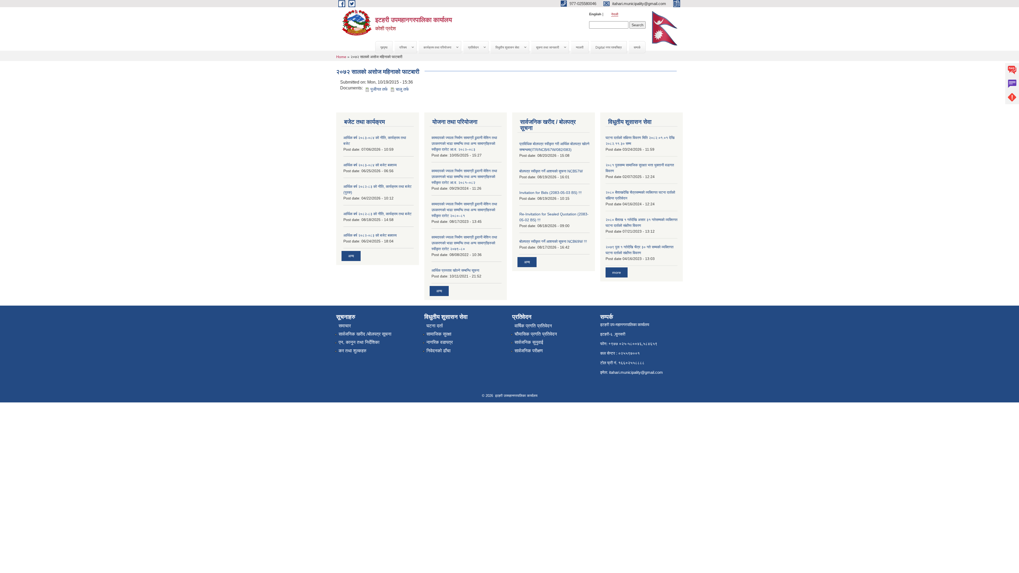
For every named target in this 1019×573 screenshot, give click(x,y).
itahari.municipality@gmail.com (636, 372)
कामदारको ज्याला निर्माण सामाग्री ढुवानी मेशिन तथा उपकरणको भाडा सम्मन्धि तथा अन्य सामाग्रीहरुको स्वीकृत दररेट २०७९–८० (464, 243)
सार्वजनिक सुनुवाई (529, 342)
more (616, 272)
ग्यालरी (580, 47)
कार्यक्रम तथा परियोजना (435, 48)
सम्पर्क (637, 47)
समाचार (345, 325)
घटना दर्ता (434, 325)
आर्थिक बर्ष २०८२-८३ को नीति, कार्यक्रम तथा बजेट (377, 214)
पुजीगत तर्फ (379, 89)
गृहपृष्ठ (383, 47)
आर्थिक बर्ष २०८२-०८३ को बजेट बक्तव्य (370, 235)
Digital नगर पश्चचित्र (608, 47)
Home (341, 57)
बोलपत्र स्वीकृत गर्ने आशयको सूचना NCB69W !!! (553, 241)
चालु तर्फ (402, 89)
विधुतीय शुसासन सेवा (505, 48)
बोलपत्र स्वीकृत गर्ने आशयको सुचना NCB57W (551, 171)
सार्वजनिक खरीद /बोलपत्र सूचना (365, 334)
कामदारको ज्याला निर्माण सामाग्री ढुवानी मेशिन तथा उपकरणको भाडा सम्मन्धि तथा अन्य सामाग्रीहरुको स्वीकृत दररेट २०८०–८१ (464, 210)
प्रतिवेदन (471, 48)
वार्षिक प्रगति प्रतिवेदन (533, 325)
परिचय (401, 48)
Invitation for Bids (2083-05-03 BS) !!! (550, 192)
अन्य (351, 256)
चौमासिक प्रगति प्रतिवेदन (536, 334)
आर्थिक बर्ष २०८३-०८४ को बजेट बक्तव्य (370, 165)
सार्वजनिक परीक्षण (529, 350)
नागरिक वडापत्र (439, 342)
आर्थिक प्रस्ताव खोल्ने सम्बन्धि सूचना (455, 270)
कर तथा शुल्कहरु (352, 350)
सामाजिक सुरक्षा (438, 334)
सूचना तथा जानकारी (545, 48)
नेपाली (614, 14)
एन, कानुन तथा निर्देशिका (359, 342)
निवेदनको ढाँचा (438, 350)
